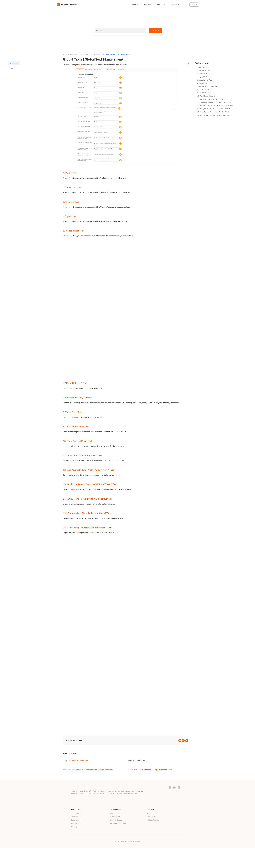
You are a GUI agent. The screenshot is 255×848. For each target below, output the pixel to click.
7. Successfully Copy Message (207, 86)
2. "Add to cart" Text (203, 70)
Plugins (135, 4)
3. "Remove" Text (202, 73)
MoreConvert (69, 4)
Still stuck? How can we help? (78, 760)
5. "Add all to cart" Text (204, 80)
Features (147, 4)
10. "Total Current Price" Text (206, 96)
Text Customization (93, 54)
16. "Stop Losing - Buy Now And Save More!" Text (213, 115)
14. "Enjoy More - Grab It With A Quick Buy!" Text (213, 109)
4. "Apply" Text (202, 77)
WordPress (79, 54)
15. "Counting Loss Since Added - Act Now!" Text (213, 112)
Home (65, 54)
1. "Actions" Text (202, 67)
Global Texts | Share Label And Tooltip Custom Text (147, 769)
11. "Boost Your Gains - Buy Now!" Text (210, 99)
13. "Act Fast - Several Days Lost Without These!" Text (215, 105)
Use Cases (175, 4)
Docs (71, 54)
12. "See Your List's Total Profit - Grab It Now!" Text (214, 102)
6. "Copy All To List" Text (205, 83)
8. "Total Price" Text (203, 89)
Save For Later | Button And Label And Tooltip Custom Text (90, 769)
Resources (161, 4)
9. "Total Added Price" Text (206, 93)
